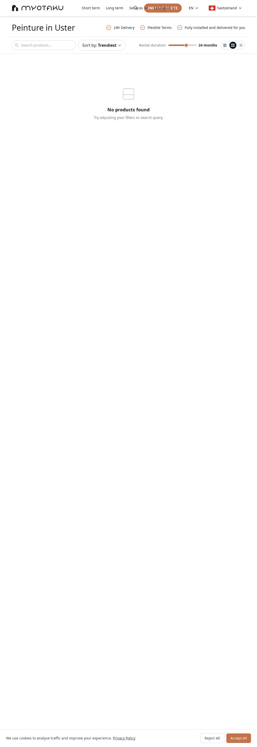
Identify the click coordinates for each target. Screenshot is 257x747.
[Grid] (232, 45)
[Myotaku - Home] (37, 8)
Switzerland (227, 8)
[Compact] (224, 45)
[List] (240, 45)
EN (191, 8)
